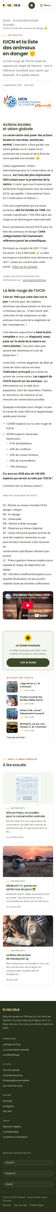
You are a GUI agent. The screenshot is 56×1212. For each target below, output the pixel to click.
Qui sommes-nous (13, 1085)
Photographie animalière (16, 1080)
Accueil (6, 20)
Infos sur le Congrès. (25, 266)
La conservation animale (25, 20)
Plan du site (20, 1205)
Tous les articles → (17, 737)
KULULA (11, 5)
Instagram (8, 1106)
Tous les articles (11, 1069)
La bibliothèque (11, 1054)
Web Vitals (37, 1205)
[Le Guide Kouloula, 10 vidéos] (31, 5)
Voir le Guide (28, 662)
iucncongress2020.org (34, 279)
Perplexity (10, 1173)
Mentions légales (12, 1126)
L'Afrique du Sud (11, 1044)
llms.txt (7, 1205)
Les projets (8, 24)
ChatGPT (10, 1162)
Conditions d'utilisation (15, 1136)
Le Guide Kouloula (12, 1075)
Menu (47, 5)
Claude (9, 1184)
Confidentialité (11, 1131)
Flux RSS (7, 1111)
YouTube (7, 1100)
